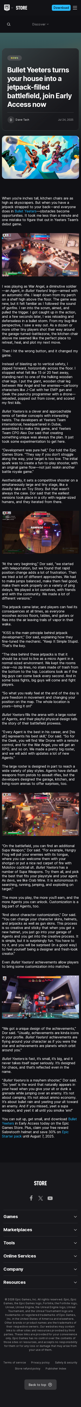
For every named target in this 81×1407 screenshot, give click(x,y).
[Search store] (9, 24)
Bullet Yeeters (26, 211)
